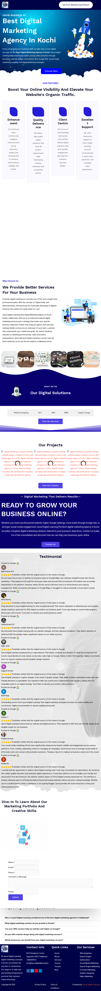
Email (11, 867)
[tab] (19, 412)
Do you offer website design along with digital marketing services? (33, 934)
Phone (11, 873)
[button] (3, 463)
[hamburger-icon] (56, 5)
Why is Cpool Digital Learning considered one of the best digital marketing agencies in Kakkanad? (47, 918)
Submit (15, 897)
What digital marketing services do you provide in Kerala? (30, 923)
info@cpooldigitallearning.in (37, 963)
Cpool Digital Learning (91, 985)
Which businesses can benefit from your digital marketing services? (34, 940)
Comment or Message (17, 877)
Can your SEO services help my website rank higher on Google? (32, 929)
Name (11, 862)
